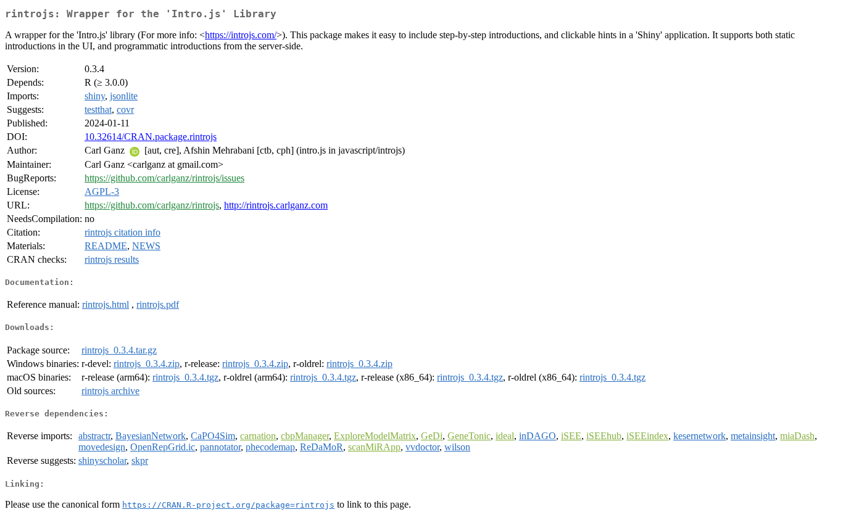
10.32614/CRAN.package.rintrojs (151, 136)
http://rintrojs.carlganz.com (276, 205)
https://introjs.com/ (240, 35)
